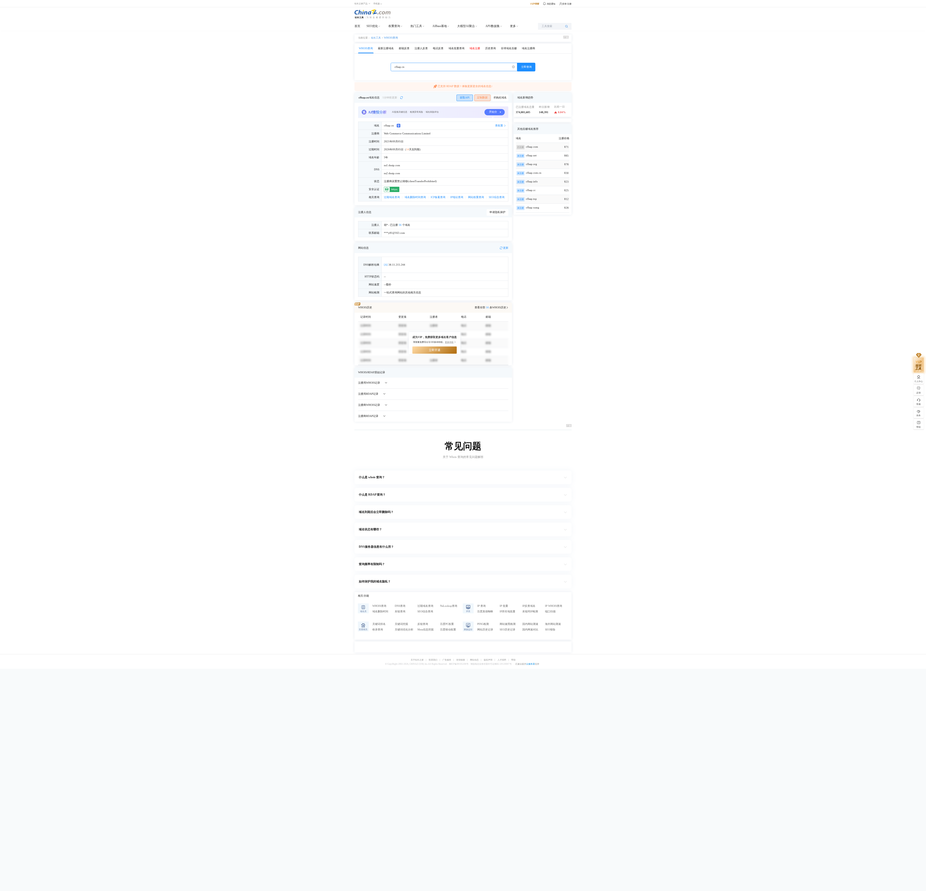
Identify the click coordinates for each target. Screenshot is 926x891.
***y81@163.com (394, 233)
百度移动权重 (448, 629)
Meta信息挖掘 (425, 629)
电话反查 (438, 48)
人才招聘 (501, 660)
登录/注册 (567, 4)
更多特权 (449, 342)
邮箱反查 (404, 48)
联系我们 (433, 660)
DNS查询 (400, 606)
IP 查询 (481, 606)
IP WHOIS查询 (553, 606)
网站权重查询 (476, 197)
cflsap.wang (532, 207)
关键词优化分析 (404, 629)
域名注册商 (528, 48)
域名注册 (475, 48)
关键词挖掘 (401, 624)
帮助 (513, 660)
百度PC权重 (447, 624)
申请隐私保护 (497, 212)
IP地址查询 (456, 197)
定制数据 (482, 97)
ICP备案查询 (438, 197)
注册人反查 (421, 48)
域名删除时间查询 (415, 197)
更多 (513, 26)
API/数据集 (492, 26)
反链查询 (422, 624)
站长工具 (376, 37)
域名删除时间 (380, 611)
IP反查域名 (528, 606)
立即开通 (434, 350)
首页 (357, 26)
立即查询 (526, 67)
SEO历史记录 (507, 629)
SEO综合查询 (496, 197)
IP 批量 (504, 606)
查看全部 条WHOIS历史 (490, 307)
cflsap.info (532, 181)
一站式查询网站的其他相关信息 (402, 292)
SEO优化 (372, 26)
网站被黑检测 (508, 624)
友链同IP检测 (530, 611)
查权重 (499, 125)
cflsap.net (531, 155)
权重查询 (394, 26)
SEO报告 (550, 629)
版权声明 (488, 660)
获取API (465, 97)
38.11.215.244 (394, 264)
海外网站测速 (553, 624)
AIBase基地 (439, 26)
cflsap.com (532, 146)
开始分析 (493, 113)
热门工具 (416, 26)
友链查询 (400, 611)
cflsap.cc (531, 190)
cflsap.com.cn (533, 173)
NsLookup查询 (448, 606)
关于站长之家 (417, 660)
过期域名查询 (392, 197)
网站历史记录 (485, 629)
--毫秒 (387, 284)
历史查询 (490, 48)
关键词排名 (379, 624)
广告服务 (447, 660)
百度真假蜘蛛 (485, 611)
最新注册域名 (386, 48)
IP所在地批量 (507, 611)
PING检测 (483, 624)
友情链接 (460, 660)
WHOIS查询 (391, 37)
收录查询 (377, 629)
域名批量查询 (456, 48)
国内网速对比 (530, 629)
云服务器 (530, 664)
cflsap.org (531, 164)
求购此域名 (500, 97)
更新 (505, 248)
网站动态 (474, 660)
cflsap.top (531, 199)
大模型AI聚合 (466, 26)
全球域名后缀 (509, 48)
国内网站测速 (530, 624)
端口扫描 (550, 611)
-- (385, 276)
